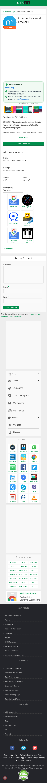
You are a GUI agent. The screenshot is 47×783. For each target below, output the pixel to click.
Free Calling (33, 574)
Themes (14, 418)
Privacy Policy (37, 755)
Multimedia (13, 582)
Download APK (23, 143)
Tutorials (8, 734)
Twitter (7, 620)
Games (15, 381)
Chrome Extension (11, 716)
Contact (7, 755)
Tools (33, 582)
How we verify (9, 88)
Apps (14, 374)
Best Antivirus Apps (12, 677)
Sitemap (40, 758)
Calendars (23, 566)
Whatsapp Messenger (13, 615)
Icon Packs (18, 410)
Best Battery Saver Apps (14, 681)
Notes (23, 582)
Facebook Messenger (13, 628)
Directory (15, 755)
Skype (7, 637)
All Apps (12, 12)
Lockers (13, 578)
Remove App (30, 758)
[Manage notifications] (5, 778)
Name (6, 287)
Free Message (23, 578)
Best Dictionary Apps (12, 694)
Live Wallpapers (21, 395)
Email (6, 297)
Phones (16, 432)
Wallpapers (18, 403)
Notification (23, 586)
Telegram (8, 633)
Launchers (18, 388)
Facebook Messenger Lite (14, 655)
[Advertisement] (23, 54)
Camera (33, 566)
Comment (7, 265)
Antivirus (13, 562)
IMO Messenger (11, 642)
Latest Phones (10, 725)
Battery (23, 562)
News (7, 721)
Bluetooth (33, 562)
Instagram (9, 624)
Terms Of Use (8, 758)
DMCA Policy (25, 755)
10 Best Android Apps (13, 668)
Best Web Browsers (12, 690)
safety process (23, 99)
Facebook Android (11, 646)
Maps (33, 570)
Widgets (17, 424)
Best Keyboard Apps (12, 699)
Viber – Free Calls (11, 650)
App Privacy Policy (23, 760)
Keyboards (9, 249)
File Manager (13, 574)
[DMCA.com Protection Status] (23, 775)
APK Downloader (11, 712)
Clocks (13, 566)
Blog (6, 729)
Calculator (13, 570)
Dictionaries (23, 570)
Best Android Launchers (13, 672)
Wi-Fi (33, 586)
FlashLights (23, 574)
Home (5, 12)
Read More (23, 138)
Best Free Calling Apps (13, 685)
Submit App (19, 758)
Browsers (13, 586)
